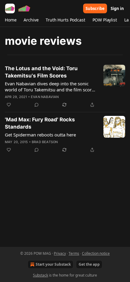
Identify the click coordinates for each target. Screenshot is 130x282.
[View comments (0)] (37, 104)
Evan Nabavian (45, 97)
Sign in (117, 8)
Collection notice (96, 253)
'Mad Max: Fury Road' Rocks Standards (40, 123)
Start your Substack (53, 264)
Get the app (89, 264)
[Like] (9, 104)
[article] (65, 86)
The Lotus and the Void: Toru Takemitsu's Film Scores (41, 72)
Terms (74, 253)
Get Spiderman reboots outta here (40, 135)
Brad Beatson (45, 142)
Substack (40, 275)
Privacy (60, 253)
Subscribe (95, 8)
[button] (10, 20)
